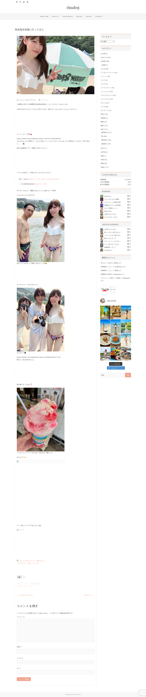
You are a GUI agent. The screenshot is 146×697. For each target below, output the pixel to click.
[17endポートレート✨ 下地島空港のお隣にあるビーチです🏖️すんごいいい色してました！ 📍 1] (105, 326)
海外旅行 (104, 140)
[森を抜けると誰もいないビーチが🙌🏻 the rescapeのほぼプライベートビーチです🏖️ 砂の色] (105, 312)
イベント (26, 583)
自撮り (103, 167)
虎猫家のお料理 (106, 274)
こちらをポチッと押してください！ (29, 563)
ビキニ (32, 583)
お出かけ (104, 57)
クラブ (103, 84)
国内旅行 (104, 132)
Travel (89, 16)
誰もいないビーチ (110, 238)
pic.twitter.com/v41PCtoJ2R (49, 179)
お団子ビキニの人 (110, 214)
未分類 (103, 152)
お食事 (103, 61)
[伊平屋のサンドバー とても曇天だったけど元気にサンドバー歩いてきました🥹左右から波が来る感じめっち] (105, 353)
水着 (102, 160)
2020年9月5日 (31, 100)
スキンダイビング (107, 95)
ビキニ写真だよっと (111, 208)
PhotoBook (68, 16)
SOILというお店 (106, 263)
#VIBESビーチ (33, 179)
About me (44, 16)
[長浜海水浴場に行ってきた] (55, 65)
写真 (36, 583)
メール (20, 658)
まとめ (103, 69)
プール (103, 107)
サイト (19, 668)
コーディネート (106, 88)
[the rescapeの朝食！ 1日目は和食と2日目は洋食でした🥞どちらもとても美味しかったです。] (116, 312)
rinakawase (22, 100)
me (21, 586)
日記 (102, 148)
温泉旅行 (104, 144)
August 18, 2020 (41, 184)
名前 (19, 647)
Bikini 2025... (108, 211)
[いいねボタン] (19, 577)
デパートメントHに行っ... (112, 241)
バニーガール (105, 99)
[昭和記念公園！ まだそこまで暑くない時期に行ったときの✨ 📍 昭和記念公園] (126, 326)
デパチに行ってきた (111, 217)
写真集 (103, 118)
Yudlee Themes (76, 694)
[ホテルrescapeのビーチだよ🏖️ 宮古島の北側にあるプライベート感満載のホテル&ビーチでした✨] (126, 312)
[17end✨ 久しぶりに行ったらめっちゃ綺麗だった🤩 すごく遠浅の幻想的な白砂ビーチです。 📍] (116, 326)
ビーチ (31, 586)
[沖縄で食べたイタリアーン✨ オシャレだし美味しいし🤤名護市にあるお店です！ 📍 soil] (105, 340)
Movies (79, 16)
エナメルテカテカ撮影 (111, 199)
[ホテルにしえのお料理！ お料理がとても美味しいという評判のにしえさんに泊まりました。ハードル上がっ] (116, 353)
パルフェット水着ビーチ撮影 (110, 278)
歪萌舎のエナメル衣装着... (112, 205)
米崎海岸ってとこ (110, 247)
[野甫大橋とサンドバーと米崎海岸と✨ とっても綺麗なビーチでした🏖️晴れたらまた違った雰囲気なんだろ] (126, 340)
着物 (102, 163)
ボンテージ (104, 110)
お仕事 (103, 54)
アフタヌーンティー (107, 72)
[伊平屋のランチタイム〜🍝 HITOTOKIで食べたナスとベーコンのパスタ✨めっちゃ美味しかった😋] (116, 340)
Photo (55, 16)
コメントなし (44, 100)
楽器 (102, 156)
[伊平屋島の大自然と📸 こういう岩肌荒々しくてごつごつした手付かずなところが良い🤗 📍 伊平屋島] (126, 353)
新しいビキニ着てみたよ (112, 232)
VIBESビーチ (89, 595)
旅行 (102, 129)
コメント (21, 617)
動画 (102, 122)
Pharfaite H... (108, 250)
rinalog (73, 7)
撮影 (102, 125)
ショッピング (105, 91)
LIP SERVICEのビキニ (25, 595)
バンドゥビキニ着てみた (112, 235)
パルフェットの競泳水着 (112, 202)
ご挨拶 (103, 65)
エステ (103, 80)
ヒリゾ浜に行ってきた (111, 244)
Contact (99, 16)
